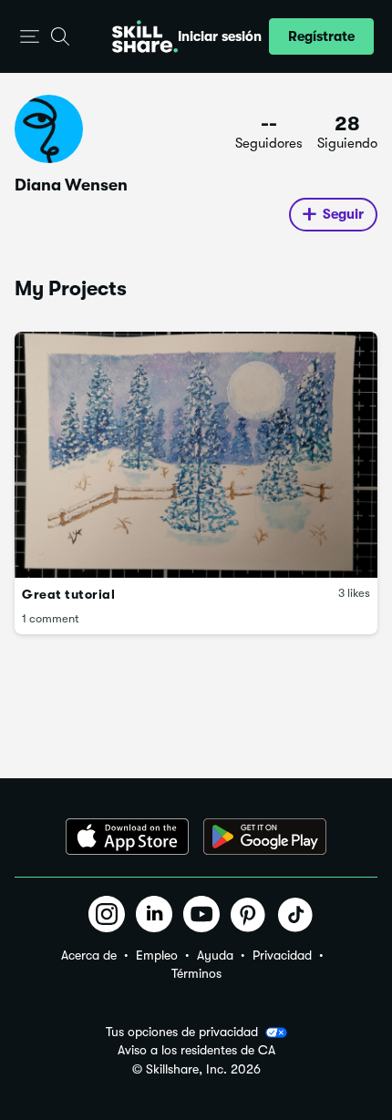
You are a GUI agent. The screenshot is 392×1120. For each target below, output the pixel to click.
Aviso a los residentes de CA (196, 1050)
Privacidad (282, 955)
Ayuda (215, 955)
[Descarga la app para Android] (264, 836)
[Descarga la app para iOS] (127, 836)
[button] (29, 37)
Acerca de (89, 955)
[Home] (145, 36)
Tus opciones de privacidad (182, 1031)
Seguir (343, 214)
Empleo (157, 955)
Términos (196, 973)
